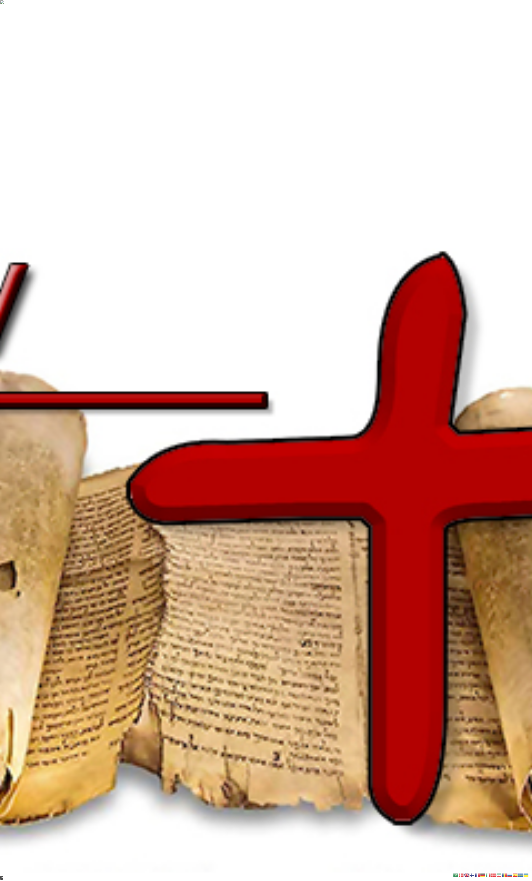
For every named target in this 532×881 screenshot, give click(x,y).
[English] (466, 875)
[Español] (515, 875)
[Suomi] (472, 875)
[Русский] (510, 875)
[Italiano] (488, 875)
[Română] (504, 875)
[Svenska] (520, 875)
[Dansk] (461, 875)
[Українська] (526, 875)
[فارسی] (499, 875)
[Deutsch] (483, 875)
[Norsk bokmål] (493, 875)
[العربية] (456, 875)
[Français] (477, 875)
